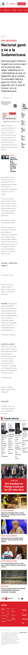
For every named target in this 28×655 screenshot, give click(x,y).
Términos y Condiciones (5, 630)
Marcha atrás (4, 586)
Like (7, 617)
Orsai (20, 10)
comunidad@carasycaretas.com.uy (8, 638)
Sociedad (3, 618)
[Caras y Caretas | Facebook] (19, 599)
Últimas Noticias (3, 609)
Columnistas (4, 615)
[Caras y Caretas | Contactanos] (25, 598)
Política (3, 613)
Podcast (13, 615)
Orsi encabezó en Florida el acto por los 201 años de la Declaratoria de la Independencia (14, 489)
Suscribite (12, 113)
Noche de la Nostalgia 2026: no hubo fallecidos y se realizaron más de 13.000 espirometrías (13, 514)
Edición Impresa (13, 618)
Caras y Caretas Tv (13, 610)
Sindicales (7, 10)
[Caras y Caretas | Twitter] (22, 599)
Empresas (8, 620)
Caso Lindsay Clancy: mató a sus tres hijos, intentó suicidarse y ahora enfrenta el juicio (13, 565)
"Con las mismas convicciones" (9, 536)
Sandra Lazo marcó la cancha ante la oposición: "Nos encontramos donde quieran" (12, 539)
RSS (23, 623)
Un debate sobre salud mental (9, 561)
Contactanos (25, 619)
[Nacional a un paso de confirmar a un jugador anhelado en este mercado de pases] (17, 434)
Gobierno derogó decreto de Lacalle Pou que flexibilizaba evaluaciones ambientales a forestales (13, 590)
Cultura (8, 614)
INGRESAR (12, 4)
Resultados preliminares (7, 510)
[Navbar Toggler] (4, 4)
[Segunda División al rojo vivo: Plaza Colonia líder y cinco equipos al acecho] (10, 432)
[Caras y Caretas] (7, 600)
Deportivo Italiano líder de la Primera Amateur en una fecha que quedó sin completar (13, 164)
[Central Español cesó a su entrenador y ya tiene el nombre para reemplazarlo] (24, 431)
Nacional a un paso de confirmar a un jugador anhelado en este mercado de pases (18, 447)
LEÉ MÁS (12, 155)
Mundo (14, 10)
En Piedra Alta (14, 481)
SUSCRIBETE (21, 4)
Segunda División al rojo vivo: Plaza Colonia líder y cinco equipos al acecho (11, 443)
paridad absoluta (13, 430)
